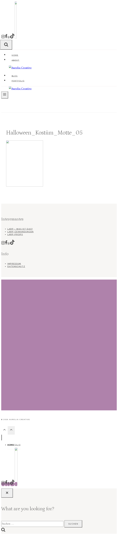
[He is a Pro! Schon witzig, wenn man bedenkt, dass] (108, 312)
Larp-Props (15, 234)
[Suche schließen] (7, 493)
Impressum (14, 264)
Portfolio (18, 81)
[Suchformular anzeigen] (6, 45)
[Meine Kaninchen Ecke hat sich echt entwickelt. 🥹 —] (42, 296)
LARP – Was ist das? (20, 229)
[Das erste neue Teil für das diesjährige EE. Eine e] (92, 320)
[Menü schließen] (1, 437)
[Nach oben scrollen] (4, 430)
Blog (15, 76)
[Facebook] (6, 38)
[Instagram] (3, 38)
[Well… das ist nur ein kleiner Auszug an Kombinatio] (9, 300)
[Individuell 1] (16, 484)
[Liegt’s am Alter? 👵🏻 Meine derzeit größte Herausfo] (75, 345)
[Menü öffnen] (4, 95)
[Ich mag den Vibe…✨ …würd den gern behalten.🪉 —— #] (26, 293)
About (16, 60)
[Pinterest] (8, 38)
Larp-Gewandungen (20, 232)
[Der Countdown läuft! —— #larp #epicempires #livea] (59, 292)
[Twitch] (16, 38)
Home (15, 55)
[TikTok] (12, 38)
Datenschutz (16, 266)
